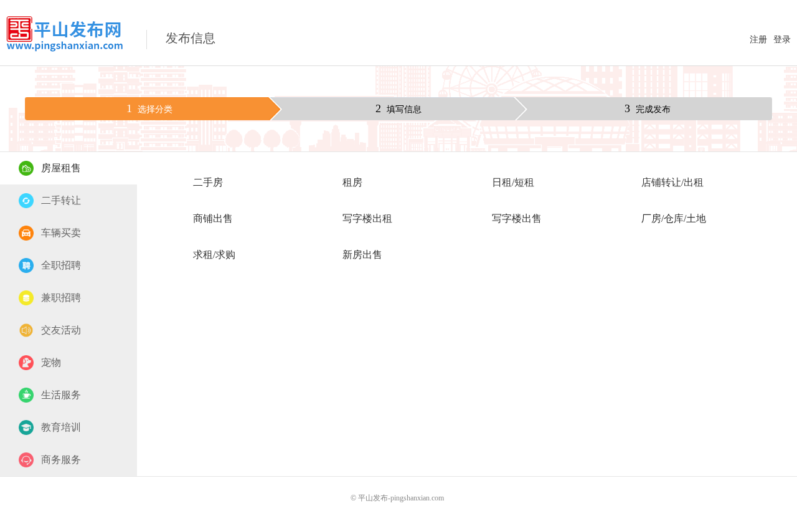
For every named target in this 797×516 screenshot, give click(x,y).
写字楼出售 (517, 218)
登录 (782, 39)
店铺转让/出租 (672, 182)
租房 (352, 182)
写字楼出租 (367, 218)
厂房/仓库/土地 (673, 218)
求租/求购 (214, 254)
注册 (758, 39)
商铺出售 (213, 218)
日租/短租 (513, 182)
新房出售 (362, 254)
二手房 (208, 182)
